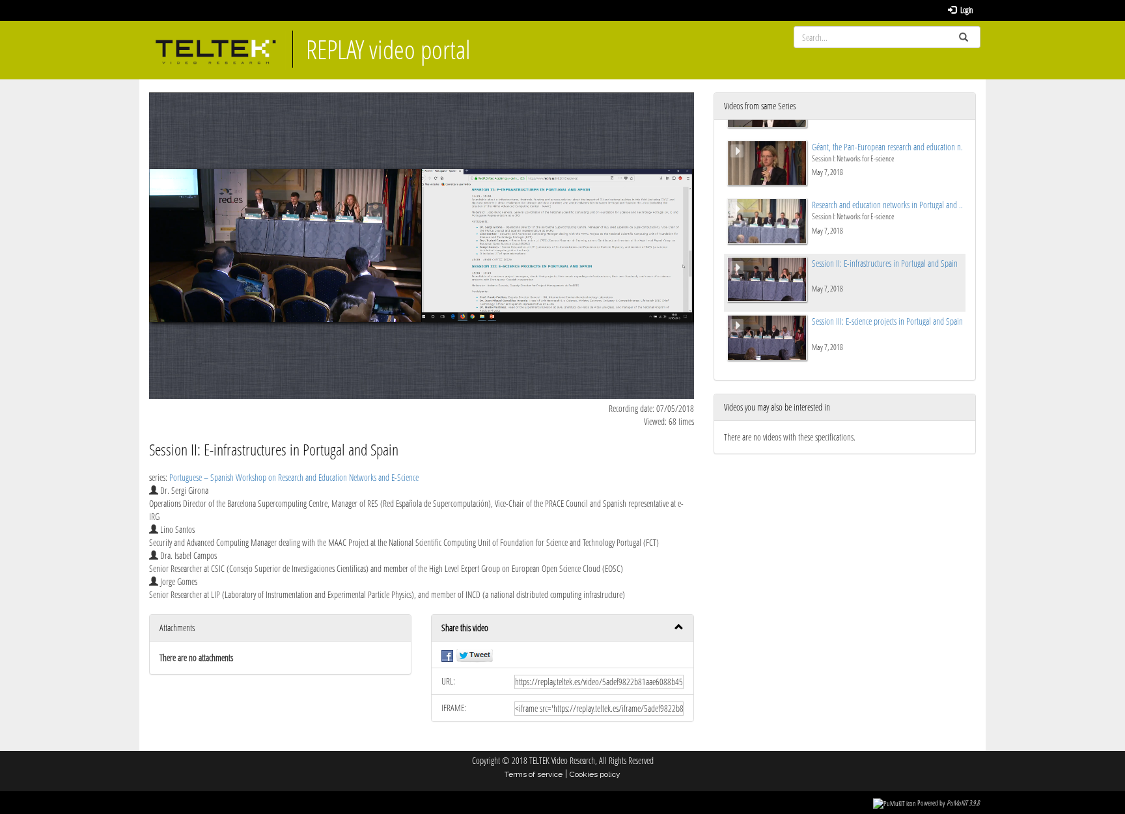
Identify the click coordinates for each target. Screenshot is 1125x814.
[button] (562, 628)
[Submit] (963, 37)
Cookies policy (595, 774)
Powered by (948, 802)
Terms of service (533, 774)
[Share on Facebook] (447, 654)
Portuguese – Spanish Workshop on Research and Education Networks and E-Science (294, 477)
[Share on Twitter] (474, 654)
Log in (966, 10)
